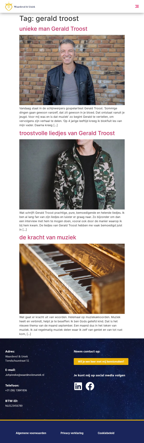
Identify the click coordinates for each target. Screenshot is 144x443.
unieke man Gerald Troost (53, 28)
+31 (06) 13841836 (16, 390)
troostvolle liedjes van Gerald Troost (67, 133)
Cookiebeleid (106, 433)
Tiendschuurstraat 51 (17, 360)
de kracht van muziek (47, 237)
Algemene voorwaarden (31, 433)
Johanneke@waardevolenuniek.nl (24, 375)
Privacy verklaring (72, 433)
